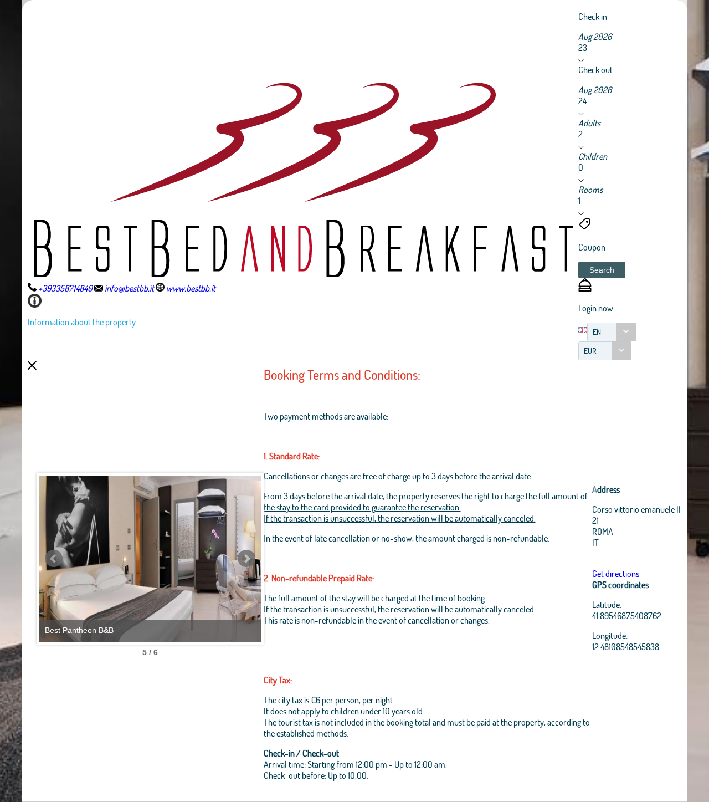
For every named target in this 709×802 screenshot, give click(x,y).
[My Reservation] (585, 288)
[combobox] (611, 332)
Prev (54, 559)
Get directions (615, 573)
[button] (601, 270)
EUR (590, 350)
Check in (592, 16)
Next (246, 559)
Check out (595, 69)
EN (597, 331)
